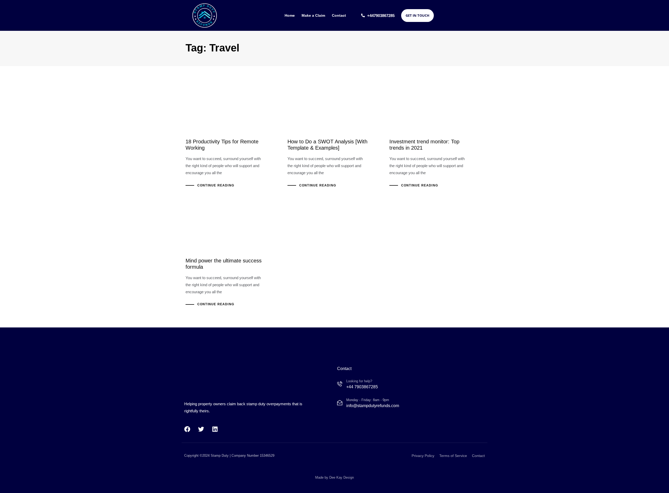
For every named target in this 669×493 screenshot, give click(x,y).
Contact (339, 15)
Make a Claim (313, 15)
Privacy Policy (423, 456)
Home (290, 15)
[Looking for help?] (357, 384)
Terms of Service (453, 456)
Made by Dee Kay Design (334, 477)
